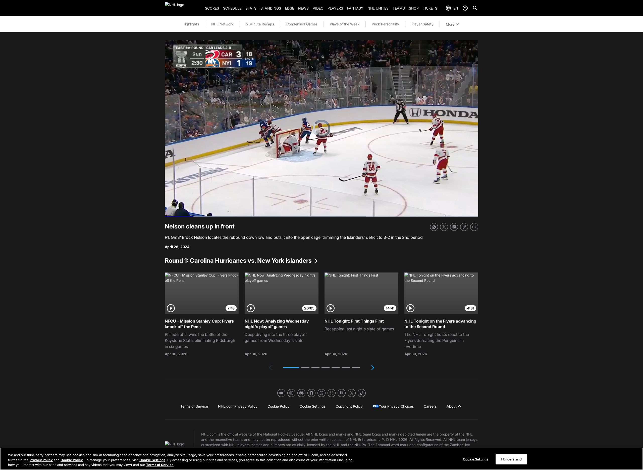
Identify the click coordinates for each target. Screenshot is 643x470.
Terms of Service (160, 465)
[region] (321, 459)
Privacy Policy (41, 460)
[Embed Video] (474, 227)
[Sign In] (465, 8)
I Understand (511, 459)
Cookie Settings (152, 460)
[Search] (475, 8)
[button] (291, 367)
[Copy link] (464, 227)
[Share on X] (444, 227)
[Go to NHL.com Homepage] (183, 8)
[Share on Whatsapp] (434, 227)
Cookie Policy (72, 460)
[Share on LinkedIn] (454, 227)
